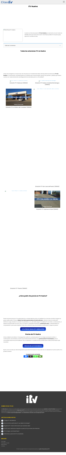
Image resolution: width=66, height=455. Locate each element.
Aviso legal (3, 441)
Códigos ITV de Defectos (10, 420)
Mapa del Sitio (4, 444)
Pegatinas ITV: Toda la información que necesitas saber (17, 425)
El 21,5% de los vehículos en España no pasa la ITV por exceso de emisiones (22, 428)
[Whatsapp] (35, 356)
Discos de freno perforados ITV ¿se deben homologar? (17, 423)
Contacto (3, 446)
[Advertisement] (33, 18)
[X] (30, 356)
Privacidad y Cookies (5, 443)
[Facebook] (26, 356)
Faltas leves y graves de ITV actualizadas (13, 433)
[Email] (40, 356)
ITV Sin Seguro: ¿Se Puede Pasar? (11, 431)
